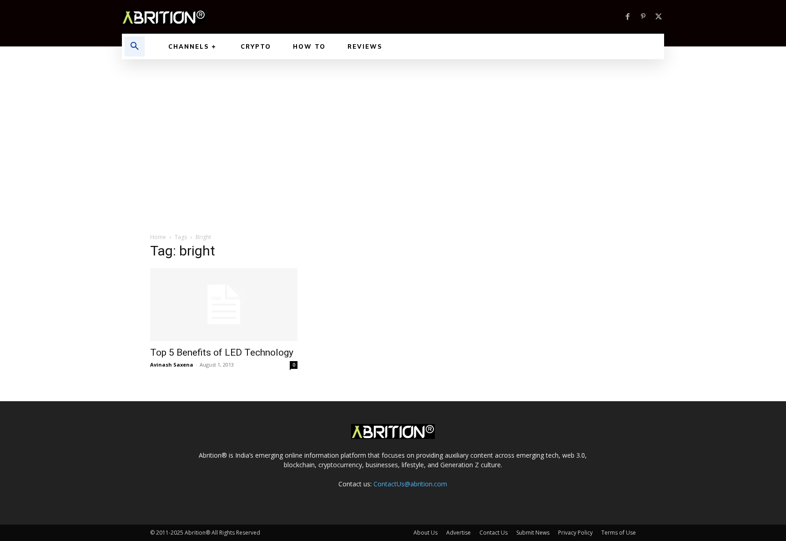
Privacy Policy (575, 532)
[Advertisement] (393, 127)
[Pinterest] (643, 16)
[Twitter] (658, 16)
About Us (425, 532)
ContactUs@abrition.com (410, 484)
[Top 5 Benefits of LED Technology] (223, 304)
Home (158, 237)
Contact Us (493, 532)
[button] (135, 46)
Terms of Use (618, 532)
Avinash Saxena (171, 364)
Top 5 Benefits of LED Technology (221, 352)
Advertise (458, 532)
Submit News (532, 532)
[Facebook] (627, 16)
